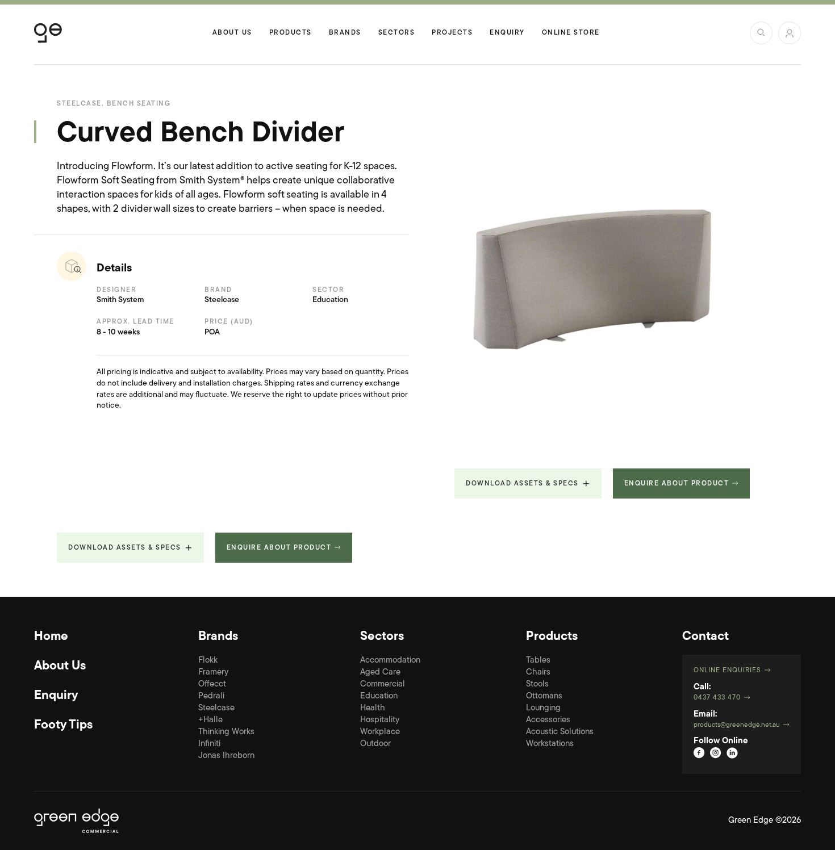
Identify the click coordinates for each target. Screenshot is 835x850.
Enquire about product (676, 483)
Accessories (548, 720)
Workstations (550, 744)
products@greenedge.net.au (737, 725)
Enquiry (507, 33)
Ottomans (544, 696)
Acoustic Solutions (560, 732)
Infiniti (209, 744)
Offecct (212, 684)
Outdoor (375, 744)
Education (379, 696)
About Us (232, 33)
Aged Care (380, 672)
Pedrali (211, 696)
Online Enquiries (727, 670)
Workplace (380, 732)
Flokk (208, 660)
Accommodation (390, 660)
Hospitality (379, 720)
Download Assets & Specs (522, 483)
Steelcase (216, 708)
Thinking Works (226, 732)
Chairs (538, 672)
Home (51, 637)
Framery (213, 672)
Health (372, 708)
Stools (537, 684)
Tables (538, 660)
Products (290, 33)
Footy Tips (63, 725)
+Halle (210, 720)
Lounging (543, 708)
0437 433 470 (717, 697)
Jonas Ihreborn (226, 756)
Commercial (382, 684)
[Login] (789, 33)
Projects (452, 33)
